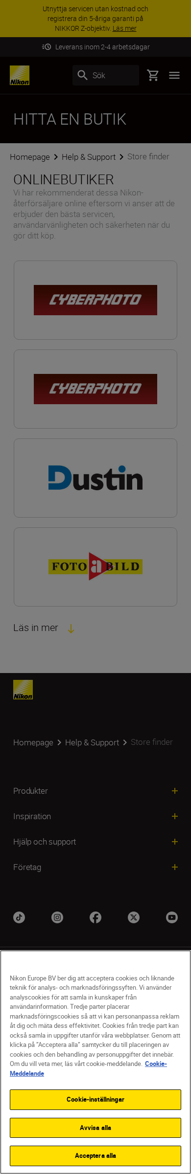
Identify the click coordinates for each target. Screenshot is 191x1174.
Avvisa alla (95, 1127)
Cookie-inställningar (95, 1099)
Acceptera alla (96, 1155)
